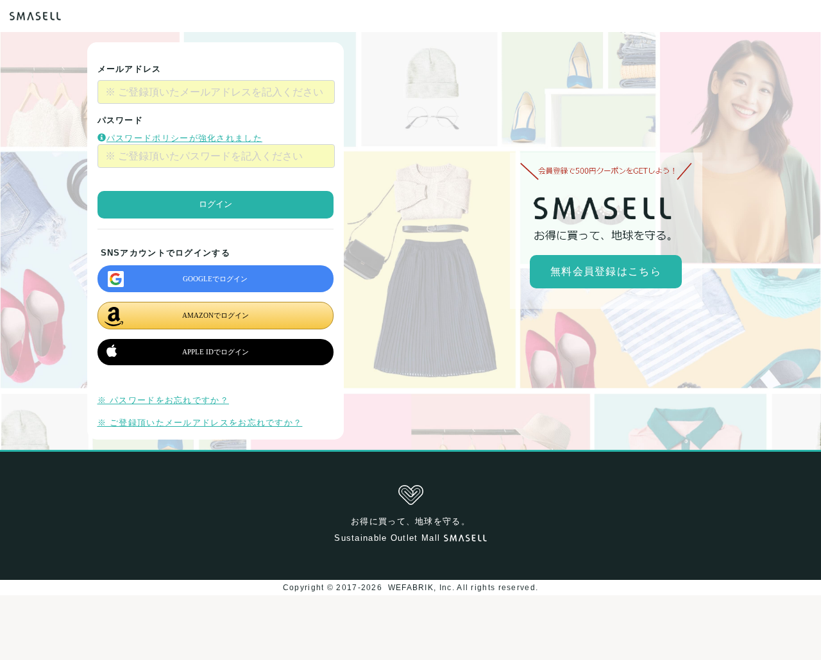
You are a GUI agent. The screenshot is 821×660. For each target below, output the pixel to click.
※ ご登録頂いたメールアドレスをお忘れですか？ (200, 422)
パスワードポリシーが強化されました (184, 138)
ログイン (215, 204)
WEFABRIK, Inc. (421, 587)
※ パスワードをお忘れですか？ (163, 400)
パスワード (120, 120)
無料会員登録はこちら (605, 271)
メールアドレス (129, 69)
